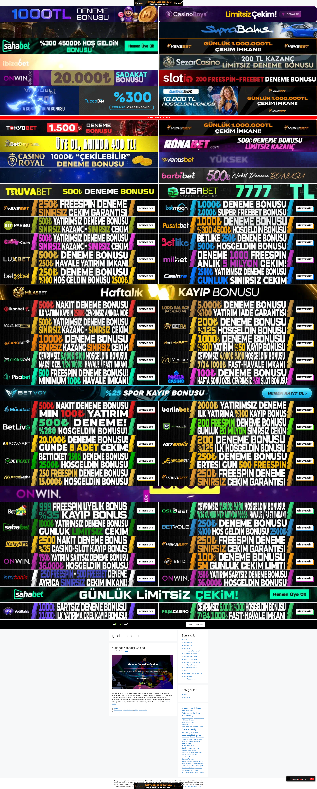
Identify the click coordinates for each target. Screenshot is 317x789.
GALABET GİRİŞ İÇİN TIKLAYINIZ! (158, 117)
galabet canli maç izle (187, 718)
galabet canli (195, 716)
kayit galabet (186, 770)
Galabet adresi (118, 710)
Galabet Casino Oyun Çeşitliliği (192, 673)
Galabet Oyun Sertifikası (190, 656)
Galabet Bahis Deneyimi (189, 665)
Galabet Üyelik (186, 766)
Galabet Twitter (188, 759)
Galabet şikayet (197, 766)
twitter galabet (195, 770)
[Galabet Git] (120, 624)
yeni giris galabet (199, 772)
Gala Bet (184, 640)
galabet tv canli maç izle (188, 756)
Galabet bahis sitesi (191, 713)
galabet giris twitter (198, 726)
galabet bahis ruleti (128, 710)
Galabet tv (194, 754)
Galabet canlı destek (188, 720)
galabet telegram (186, 754)
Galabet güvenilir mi (199, 739)
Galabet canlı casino (199, 718)
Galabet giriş (189, 729)
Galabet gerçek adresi (187, 726)
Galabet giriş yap (195, 735)
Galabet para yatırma (190, 748)
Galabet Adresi (187, 645)
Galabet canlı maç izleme (188, 722)
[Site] (79, 208)
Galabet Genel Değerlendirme (191, 662)
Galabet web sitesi (188, 761)
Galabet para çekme (189, 750)
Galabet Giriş (199, 624)
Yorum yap (117, 711)
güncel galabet (198, 768)
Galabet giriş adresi (190, 732)
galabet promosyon (186, 752)
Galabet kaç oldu (194, 741)
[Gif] (158, 292)
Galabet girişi (185, 735)
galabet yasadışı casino (140, 710)
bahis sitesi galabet (187, 708)
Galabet (190, 624)
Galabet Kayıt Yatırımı (189, 679)
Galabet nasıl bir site (188, 745)
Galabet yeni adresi (186, 763)
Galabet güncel (185, 737)
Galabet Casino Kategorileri (191, 651)
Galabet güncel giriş (188, 739)
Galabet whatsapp (198, 761)
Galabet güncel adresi (197, 737)
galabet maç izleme (186, 743)
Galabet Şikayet (187, 676)
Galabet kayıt (185, 741)
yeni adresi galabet (188, 772)
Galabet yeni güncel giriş (198, 763)
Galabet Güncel (187, 642)
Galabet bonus (186, 716)
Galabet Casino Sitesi (187, 724)
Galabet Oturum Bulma (189, 654)
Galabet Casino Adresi (189, 668)
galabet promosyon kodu (197, 752)
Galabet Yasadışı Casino (128, 647)
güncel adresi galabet (188, 768)
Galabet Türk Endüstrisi (189, 659)
